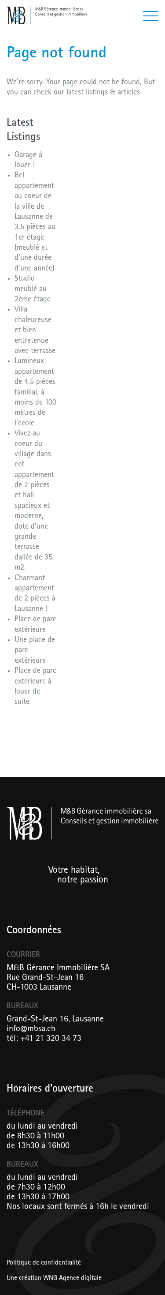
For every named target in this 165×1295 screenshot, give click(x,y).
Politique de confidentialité (44, 1263)
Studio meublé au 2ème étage (33, 289)
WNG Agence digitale (72, 1278)
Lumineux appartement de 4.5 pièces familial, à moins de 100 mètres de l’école (35, 393)
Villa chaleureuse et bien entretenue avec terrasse (35, 331)
